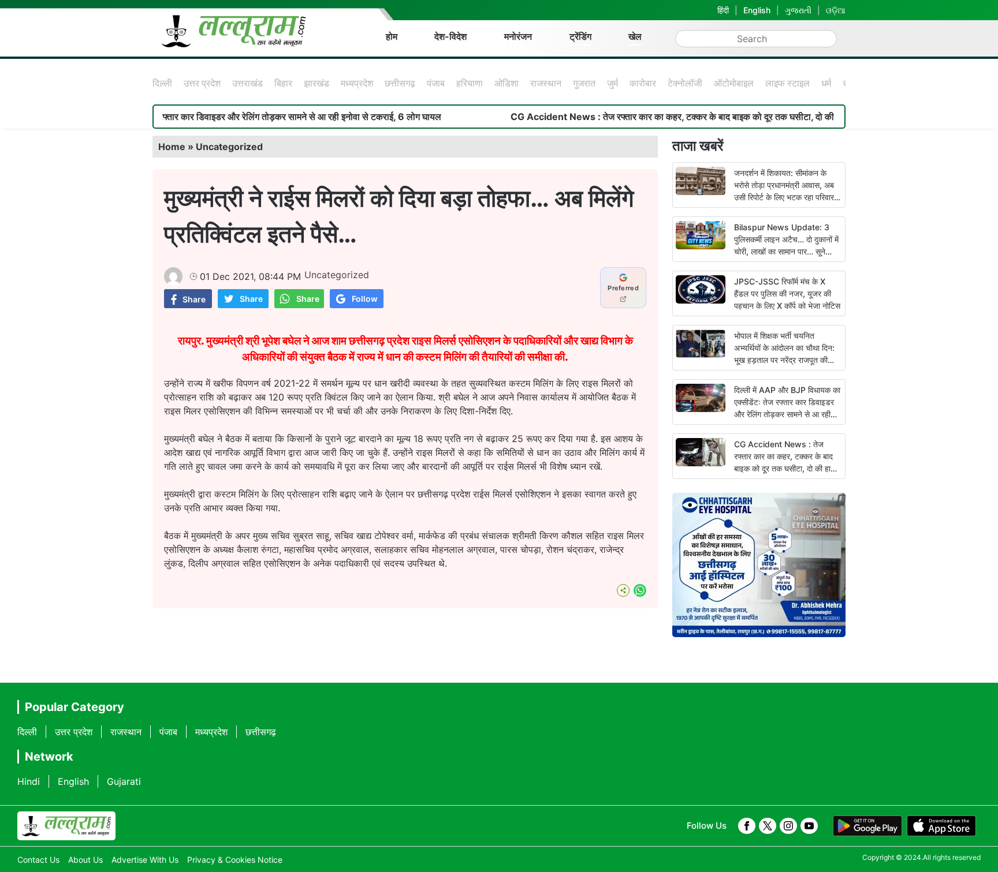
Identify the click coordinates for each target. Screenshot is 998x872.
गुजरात (584, 83)
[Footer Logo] (66, 825)
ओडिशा (506, 83)
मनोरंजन (518, 36)
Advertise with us (144, 859)
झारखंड (316, 83)
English (756, 10)
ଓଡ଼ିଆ (836, 10)
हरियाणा (469, 83)
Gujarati (124, 781)
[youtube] (809, 825)
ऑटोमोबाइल (734, 83)
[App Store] (941, 825)
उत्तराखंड (247, 83)
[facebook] (746, 825)
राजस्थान (545, 83)
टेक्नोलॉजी (685, 83)
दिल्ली (162, 83)
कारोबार (643, 83)
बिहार (283, 83)
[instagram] (788, 825)
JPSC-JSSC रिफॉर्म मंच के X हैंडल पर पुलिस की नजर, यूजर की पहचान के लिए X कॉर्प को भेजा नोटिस (787, 293)
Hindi (28, 781)
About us (85, 859)
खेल (635, 36)
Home (171, 146)
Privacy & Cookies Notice (234, 859)
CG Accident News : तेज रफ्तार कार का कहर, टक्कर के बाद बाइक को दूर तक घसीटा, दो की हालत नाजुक (667, 116)
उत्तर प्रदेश (202, 83)
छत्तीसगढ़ (400, 83)
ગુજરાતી (798, 10)
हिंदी (723, 10)
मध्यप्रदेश (357, 83)
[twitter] (767, 825)
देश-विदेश (450, 36)
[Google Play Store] (867, 825)
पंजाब (436, 83)
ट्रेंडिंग (580, 36)
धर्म (826, 83)
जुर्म (612, 83)
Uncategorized (229, 146)
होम (391, 36)
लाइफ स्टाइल (787, 83)
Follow (365, 299)
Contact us (38, 859)
